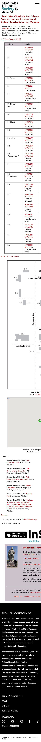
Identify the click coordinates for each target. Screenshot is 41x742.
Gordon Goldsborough (29, 519)
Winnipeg (34, 22)
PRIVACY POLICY (32, 737)
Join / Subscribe (10, 711)
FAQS (4, 701)
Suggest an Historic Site (32, 596)
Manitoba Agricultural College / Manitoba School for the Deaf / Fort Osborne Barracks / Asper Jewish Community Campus (20, 504)
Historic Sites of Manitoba (13, 16)
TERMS (4, 739)
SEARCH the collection (31, 558)
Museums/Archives (30, 564)
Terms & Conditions (12, 696)
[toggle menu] (37, 4)
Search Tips (18, 596)
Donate (6, 706)
